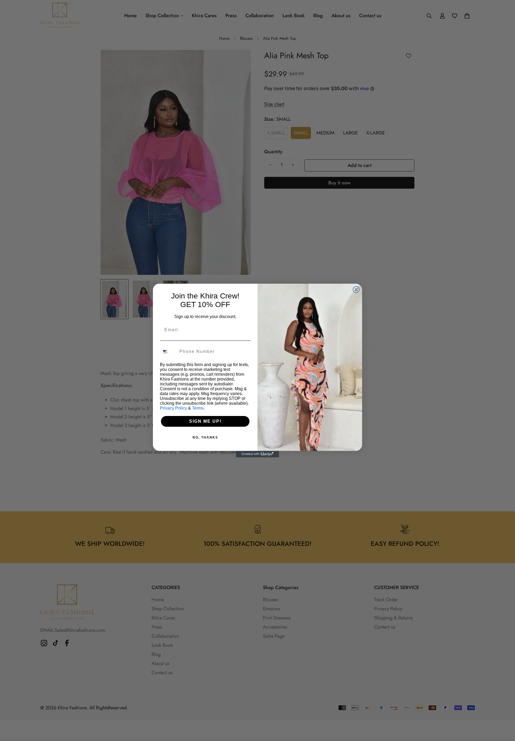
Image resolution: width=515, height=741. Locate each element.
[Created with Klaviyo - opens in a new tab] (257, 454)
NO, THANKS (205, 437)
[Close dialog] (356, 289)
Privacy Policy (173, 408)
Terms (198, 408)
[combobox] (168, 351)
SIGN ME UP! (205, 421)
